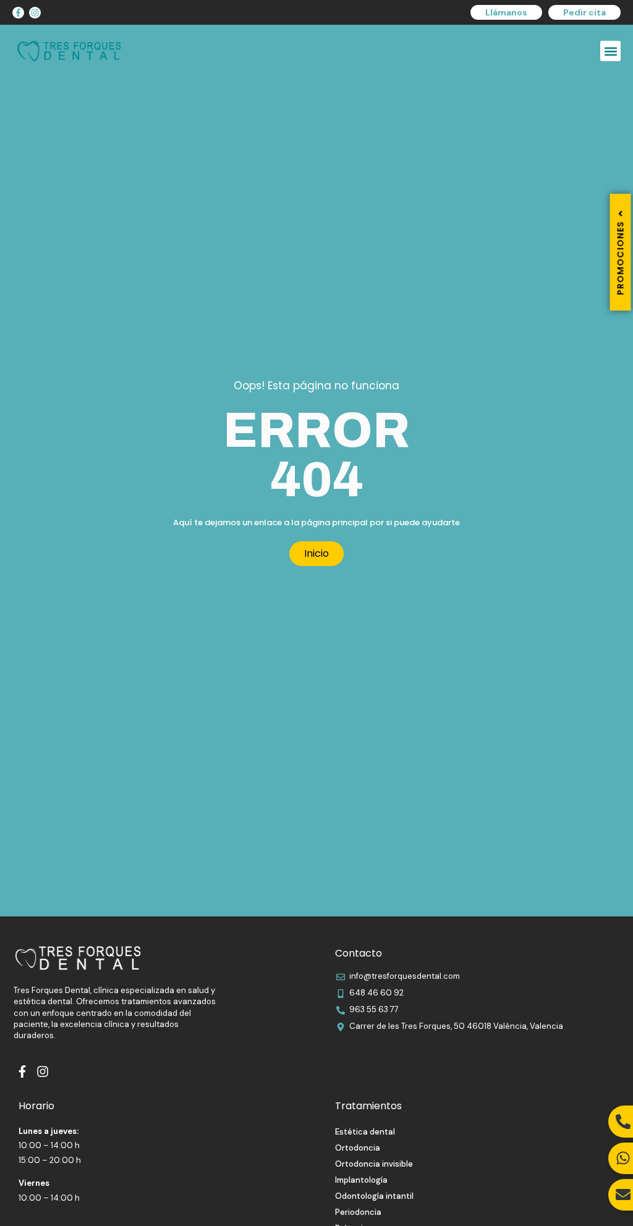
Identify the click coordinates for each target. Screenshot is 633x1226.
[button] (610, 51)
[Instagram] (35, 13)
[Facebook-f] (18, 13)
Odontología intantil (374, 1196)
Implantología (361, 1180)
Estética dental (365, 1132)
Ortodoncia (357, 1148)
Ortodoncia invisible (374, 1164)
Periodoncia (358, 1212)
